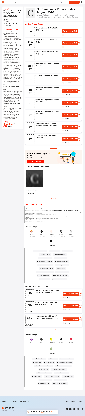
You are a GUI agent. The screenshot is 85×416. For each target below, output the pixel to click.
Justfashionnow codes (60, 379)
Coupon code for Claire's (67, 358)
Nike (41, 234)
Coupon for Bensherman (44, 275)
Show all (53, 147)
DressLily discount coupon (39, 358)
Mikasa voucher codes (44, 383)
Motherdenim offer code (63, 272)
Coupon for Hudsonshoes (62, 261)
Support (81, 401)
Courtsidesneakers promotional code (44, 365)
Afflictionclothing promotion (47, 268)
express (51, 243)
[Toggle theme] (81, 2)
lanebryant (52, 234)
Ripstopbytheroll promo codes (60, 275)
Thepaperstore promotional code (45, 272)
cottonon (71, 342)
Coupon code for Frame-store (52, 376)
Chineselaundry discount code (44, 372)
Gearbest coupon (67, 250)
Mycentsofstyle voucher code (45, 261)
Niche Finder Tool (24, 401)
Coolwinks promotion (45, 254)
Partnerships (14, 401)
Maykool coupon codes (46, 379)
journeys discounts (50, 362)
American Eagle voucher (60, 254)
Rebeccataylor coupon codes (59, 369)
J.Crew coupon (53, 358)
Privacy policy (16, 410)
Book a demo (5, 401)
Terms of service (25, 410)
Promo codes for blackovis (59, 279)
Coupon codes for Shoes (40, 250)
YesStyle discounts (55, 250)
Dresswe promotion (68, 376)
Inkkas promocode (45, 279)
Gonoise (61, 234)
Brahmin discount (37, 376)
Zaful (41, 342)
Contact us (74, 401)
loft (50, 351)
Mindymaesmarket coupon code (63, 365)
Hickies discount (61, 268)
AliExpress (32, 234)
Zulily (31, 342)
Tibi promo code (44, 369)
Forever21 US (52, 342)
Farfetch (61, 342)
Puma (70, 234)
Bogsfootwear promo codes (60, 383)
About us (67, 401)
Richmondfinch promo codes (62, 372)
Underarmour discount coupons (65, 362)
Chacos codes (37, 362)
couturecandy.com (31, 190)
